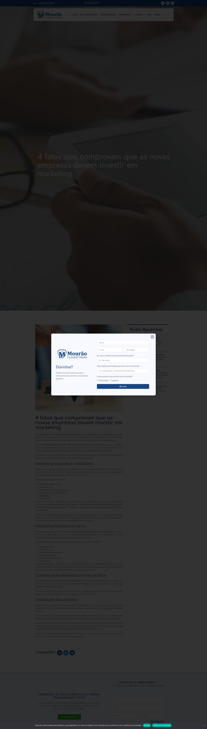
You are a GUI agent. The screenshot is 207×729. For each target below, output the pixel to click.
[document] (103, 364)
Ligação (115, 380)
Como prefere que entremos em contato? (115, 376)
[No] (203, 725)
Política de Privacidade (162, 725)
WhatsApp (103, 380)
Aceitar (147, 725)
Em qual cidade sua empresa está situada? (115, 356)
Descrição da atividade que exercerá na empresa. (118, 366)
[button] (152, 337)
